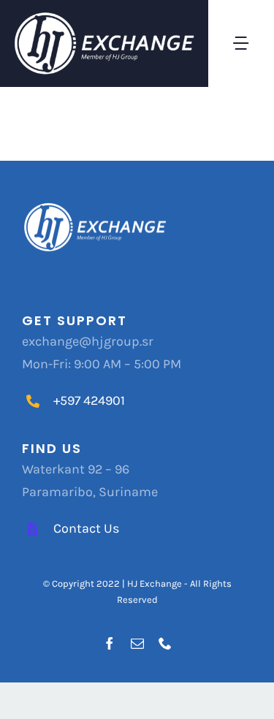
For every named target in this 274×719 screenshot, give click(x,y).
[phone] (165, 643)
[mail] (137, 643)
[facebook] (109, 643)
